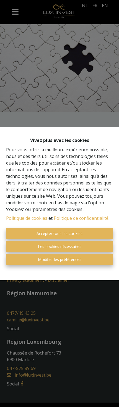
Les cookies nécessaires (59, 246)
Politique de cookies (26, 218)
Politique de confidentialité (81, 218)
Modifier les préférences (59, 259)
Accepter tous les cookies (59, 233)
